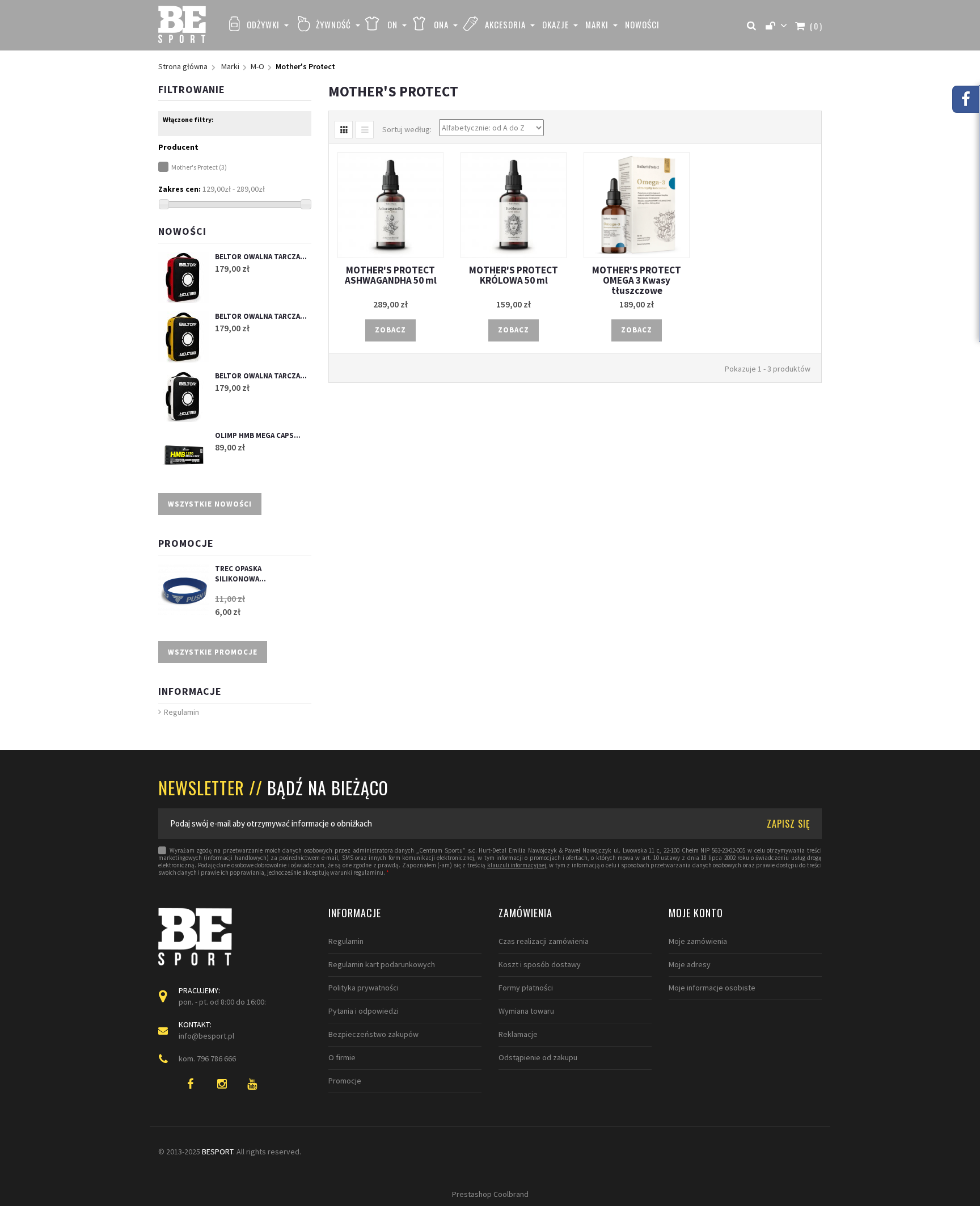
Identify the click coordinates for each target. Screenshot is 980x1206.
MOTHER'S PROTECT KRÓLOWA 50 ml (513, 275)
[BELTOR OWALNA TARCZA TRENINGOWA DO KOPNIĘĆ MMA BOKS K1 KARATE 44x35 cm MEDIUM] (183, 396)
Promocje (186, 543)
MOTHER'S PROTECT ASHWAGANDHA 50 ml (391, 275)
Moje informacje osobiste (712, 987)
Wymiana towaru (526, 1011)
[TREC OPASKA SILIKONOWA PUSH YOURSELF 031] (183, 589)
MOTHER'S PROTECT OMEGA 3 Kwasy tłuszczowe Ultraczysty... (636, 285)
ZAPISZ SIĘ (788, 823)
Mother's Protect (199, 167)
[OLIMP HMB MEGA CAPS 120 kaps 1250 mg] (183, 456)
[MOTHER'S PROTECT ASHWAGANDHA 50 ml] (390, 205)
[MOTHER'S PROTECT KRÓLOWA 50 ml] (514, 205)
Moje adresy (690, 964)
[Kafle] (344, 129)
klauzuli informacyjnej (516, 865)
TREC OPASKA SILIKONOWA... (240, 574)
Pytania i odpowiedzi (363, 1011)
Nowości (182, 231)
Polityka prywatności (363, 987)
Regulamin (181, 712)
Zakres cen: (179, 189)
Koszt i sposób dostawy (540, 964)
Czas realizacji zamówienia (544, 941)
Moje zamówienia (698, 941)
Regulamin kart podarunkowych (381, 964)
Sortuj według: (407, 129)
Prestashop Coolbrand (490, 1194)
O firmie (342, 1057)
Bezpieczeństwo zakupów (373, 1034)
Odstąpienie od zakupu (538, 1057)
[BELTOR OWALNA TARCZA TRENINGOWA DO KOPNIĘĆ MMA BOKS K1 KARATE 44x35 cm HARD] (183, 277)
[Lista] (365, 129)
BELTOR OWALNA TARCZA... (261, 257)
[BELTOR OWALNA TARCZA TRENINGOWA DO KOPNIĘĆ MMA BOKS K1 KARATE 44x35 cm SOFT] (183, 336)
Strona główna (183, 66)
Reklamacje (518, 1034)
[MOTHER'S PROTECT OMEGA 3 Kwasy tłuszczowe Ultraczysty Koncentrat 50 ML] (637, 205)
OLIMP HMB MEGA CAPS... (258, 435)
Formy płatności (526, 987)
